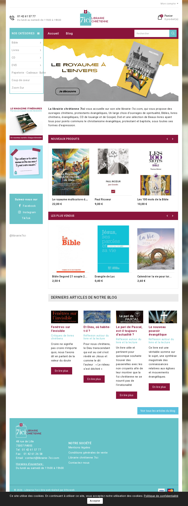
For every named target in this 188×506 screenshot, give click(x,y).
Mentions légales (79, 447)
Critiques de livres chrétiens (62, 337)
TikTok (26, 218)
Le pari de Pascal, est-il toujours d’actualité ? (129, 330)
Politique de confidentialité (161, 496)
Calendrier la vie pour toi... (154, 276)
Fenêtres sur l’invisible (60, 328)
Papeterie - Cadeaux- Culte (26, 72)
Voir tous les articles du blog (157, 410)
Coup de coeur (21, 80)
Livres (15, 50)
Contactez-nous (79, 462)
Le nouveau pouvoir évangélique (158, 330)
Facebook (29, 206)
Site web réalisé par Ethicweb (57, 490)
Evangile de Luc (105, 276)
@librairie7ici (18, 235)
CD (13, 57)
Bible (15, 42)
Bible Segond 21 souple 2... (69, 276)
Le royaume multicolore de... (70, 199)
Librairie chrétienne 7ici (83, 457)
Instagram (29, 212)
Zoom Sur (18, 87)
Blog (69, 33)
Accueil (53, 33)
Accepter (95, 500)
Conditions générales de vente (88, 452)
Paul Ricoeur (103, 199)
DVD (14, 65)
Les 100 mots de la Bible (153, 199)
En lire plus (61, 370)
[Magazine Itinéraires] (26, 123)
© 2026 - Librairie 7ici (26, 490)
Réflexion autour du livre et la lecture (96, 337)
